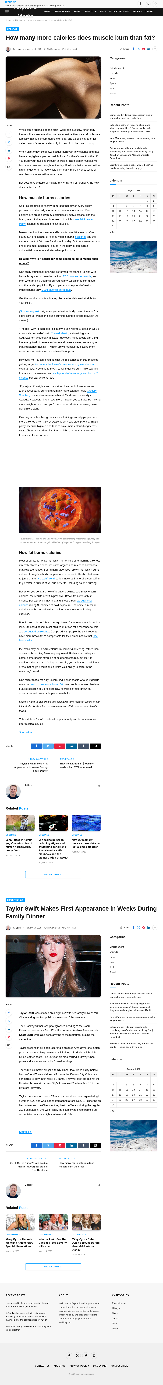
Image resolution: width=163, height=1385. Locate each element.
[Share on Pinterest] (143, 48)
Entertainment (119, 11)
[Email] (9, 166)
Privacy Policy (79, 1366)
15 (147, 211)
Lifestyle (90, 11)
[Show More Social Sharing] (154, 48)
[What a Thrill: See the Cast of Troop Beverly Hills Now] (53, 1222)
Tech (103, 11)
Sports (137, 11)
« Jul (112, 232)
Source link (25, 732)
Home (47, 11)
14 (140, 211)
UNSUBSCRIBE (62, 11)
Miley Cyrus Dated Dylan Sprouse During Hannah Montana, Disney (85, 1244)
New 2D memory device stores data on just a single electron (86, 843)
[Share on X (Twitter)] (138, 48)
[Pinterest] (9, 158)
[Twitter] (9, 142)
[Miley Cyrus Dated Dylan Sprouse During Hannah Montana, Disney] (86, 1222)
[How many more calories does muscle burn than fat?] (53, 87)
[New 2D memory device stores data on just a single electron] (86, 823)
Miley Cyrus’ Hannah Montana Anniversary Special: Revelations (19, 1243)
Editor (18, 49)
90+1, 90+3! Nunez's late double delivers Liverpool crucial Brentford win (29, 1166)
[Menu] (7, 11)
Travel (149, 11)
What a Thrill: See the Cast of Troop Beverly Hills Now (53, 1243)
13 (133, 211)
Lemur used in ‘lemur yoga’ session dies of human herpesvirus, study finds (19, 845)
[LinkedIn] (9, 150)
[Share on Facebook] (133, 48)
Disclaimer (100, 1366)
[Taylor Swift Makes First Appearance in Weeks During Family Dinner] (53, 966)
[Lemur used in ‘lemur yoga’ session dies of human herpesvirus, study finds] (20, 823)
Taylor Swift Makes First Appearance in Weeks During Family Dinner (31, 767)
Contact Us (42, 1366)
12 (126, 211)
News (77, 11)
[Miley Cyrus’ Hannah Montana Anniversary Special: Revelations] (20, 1222)
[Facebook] (9, 134)
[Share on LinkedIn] (148, 48)
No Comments (53, 49)
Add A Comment (53, 874)
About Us (59, 1366)
